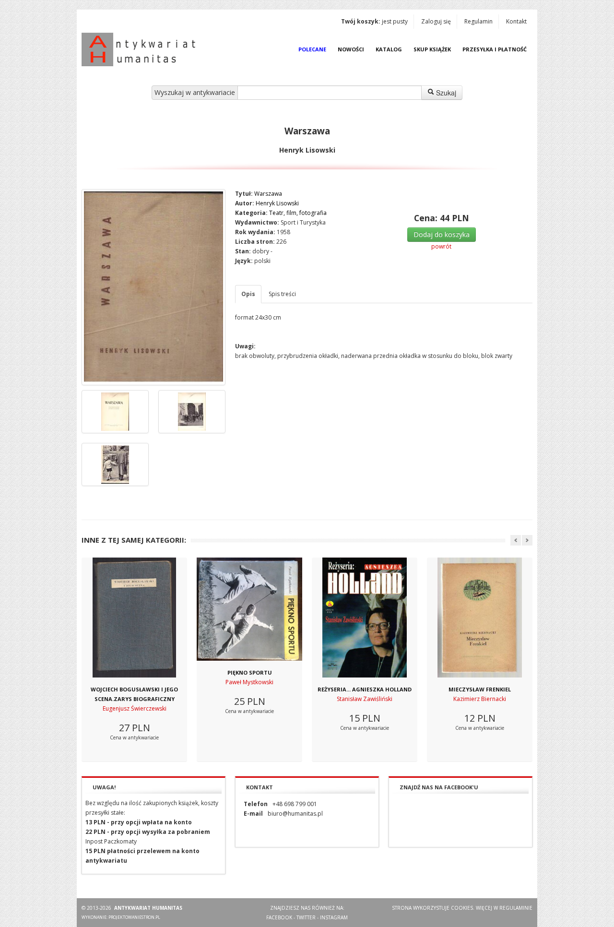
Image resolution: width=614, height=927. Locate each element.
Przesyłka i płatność (494, 49)
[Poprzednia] (515, 540)
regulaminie (515, 907)
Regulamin (478, 21)
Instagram (334, 917)
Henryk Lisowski (277, 203)
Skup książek (432, 49)
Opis (248, 294)
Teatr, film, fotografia (298, 213)
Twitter (306, 917)
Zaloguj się (436, 21)
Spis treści (282, 294)
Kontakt (516, 21)
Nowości (351, 49)
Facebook (279, 917)
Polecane (312, 49)
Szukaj (445, 92)
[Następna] (527, 540)
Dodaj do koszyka (441, 234)
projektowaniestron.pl (134, 917)
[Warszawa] (153, 287)
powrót (441, 246)
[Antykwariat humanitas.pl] (141, 49)
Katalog (389, 49)
